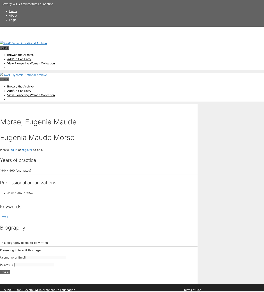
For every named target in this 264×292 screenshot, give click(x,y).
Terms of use (192, 290)
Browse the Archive (20, 55)
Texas (4, 217)
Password (6, 264)
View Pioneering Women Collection (31, 63)
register (27, 150)
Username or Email (13, 257)
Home (13, 11)
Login (13, 20)
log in (13, 150)
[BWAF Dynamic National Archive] (23, 43)
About (13, 15)
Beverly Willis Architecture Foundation (27, 4)
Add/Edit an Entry (19, 59)
